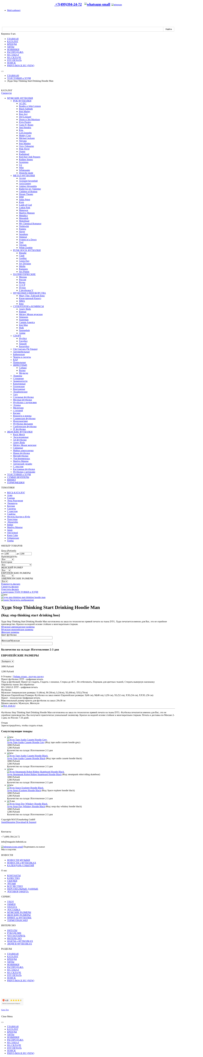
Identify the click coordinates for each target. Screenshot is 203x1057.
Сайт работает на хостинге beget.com (19, 994)
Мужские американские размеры (18, 627)
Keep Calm (12, 535)
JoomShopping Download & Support (18, 822)
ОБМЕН (11, 904)
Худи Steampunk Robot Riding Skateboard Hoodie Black (34, 774)
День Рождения (15, 500)
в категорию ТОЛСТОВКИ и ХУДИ (19, 592)
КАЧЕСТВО (13, 878)
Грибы (10, 540)
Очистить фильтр (10, 589)
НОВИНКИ (13, 964)
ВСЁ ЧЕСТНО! (15, 886)
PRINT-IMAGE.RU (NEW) (20, 980)
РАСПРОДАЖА (15, 967)
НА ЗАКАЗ (13, 970)
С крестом (12, 511)
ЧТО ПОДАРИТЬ (16, 935)
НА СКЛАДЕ (14, 972)
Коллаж (11, 506)
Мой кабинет (14, 10)
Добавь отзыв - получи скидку (28, 676)
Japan (9, 530)
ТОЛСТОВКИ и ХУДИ (19, 78)
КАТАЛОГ (12, 956)
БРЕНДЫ (12, 959)
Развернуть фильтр (10, 584)
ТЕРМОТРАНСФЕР (17, 920)
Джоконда (12, 503)
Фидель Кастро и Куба (18, 516)
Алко (9, 495)
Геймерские (13, 538)
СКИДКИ (12, 881)
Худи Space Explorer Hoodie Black (24, 790)
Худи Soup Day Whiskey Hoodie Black (26, 806)
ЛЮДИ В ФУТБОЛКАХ (19, 944)
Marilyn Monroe (15, 527)
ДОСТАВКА (13, 909)
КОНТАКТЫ (14, 875)
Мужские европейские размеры (17, 629)
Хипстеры (12, 519)
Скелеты (11, 508)
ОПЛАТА (12, 907)
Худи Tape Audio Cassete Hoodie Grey (26, 742)
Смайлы (11, 514)
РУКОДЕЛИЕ (14, 933)
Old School (12, 532)
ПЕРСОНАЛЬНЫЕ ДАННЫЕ (22, 889)
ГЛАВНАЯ (13, 75)
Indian (10, 524)
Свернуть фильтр (10, 586)
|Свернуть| (6, 93)
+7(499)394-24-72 (68, 4)
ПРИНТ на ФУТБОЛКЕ (19, 917)
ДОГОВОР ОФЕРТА (18, 891)
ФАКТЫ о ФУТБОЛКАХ (20, 941)
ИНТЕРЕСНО (14, 938)
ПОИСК (11, 978)
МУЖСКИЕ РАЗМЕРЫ (19, 912)
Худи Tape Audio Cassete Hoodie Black (26, 758)
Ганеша (11, 498)
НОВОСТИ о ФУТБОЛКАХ (21, 863)
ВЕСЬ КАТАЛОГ (16, 492)
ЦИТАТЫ (12, 930)
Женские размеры (10, 632)
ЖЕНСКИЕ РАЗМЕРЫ (19, 915)
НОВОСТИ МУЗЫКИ (18, 860)
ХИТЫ (10, 962)
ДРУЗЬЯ (11, 883)
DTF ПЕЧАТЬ (14, 975)
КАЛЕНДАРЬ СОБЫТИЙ (20, 865)
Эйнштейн (12, 522)
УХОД (10, 901)
